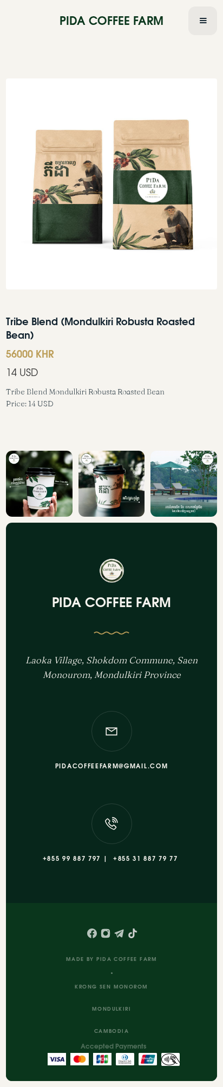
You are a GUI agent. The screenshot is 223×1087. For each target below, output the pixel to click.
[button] (202, 20)
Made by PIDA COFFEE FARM (111, 959)
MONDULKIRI (111, 1009)
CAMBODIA (111, 1031)
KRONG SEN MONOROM (111, 987)
